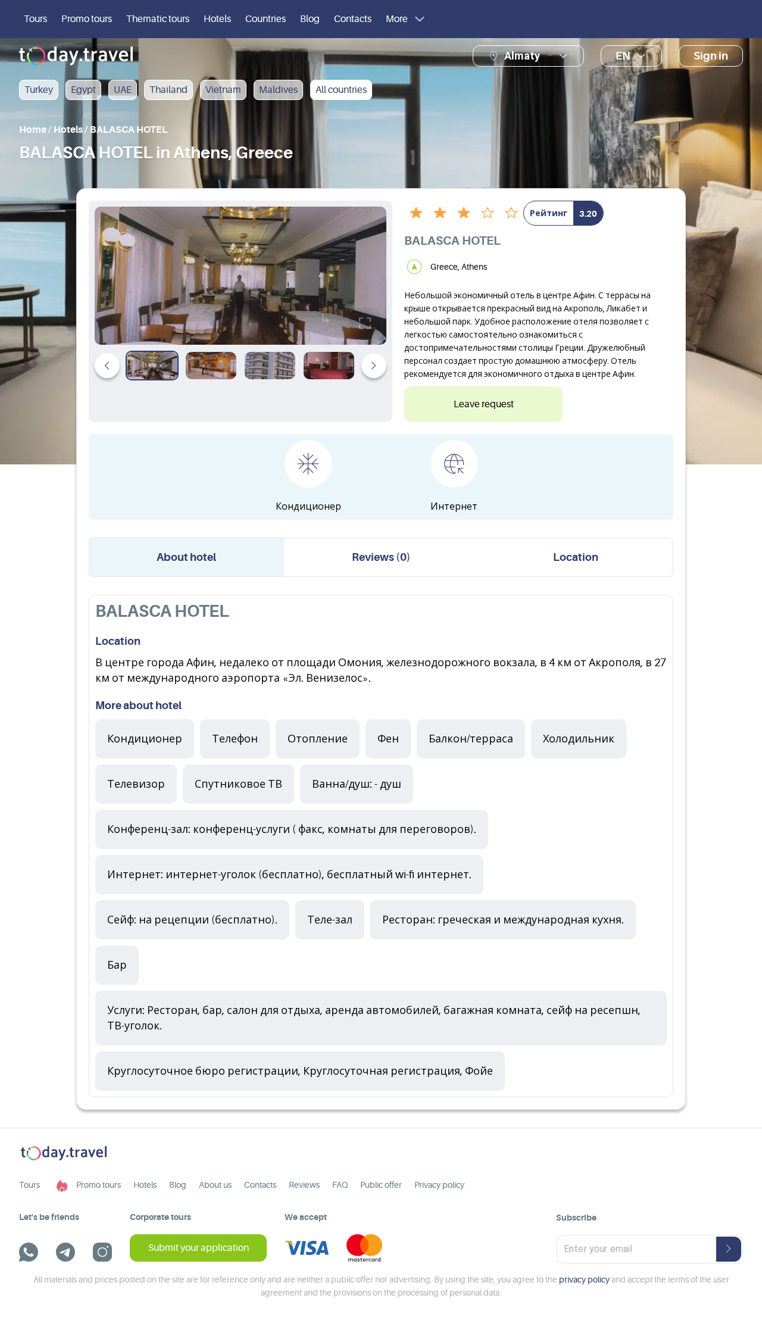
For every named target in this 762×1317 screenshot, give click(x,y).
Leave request (484, 404)
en (623, 56)
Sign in (711, 56)
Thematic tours (157, 19)
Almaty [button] (522, 55)
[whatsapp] (28, 1252)
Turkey (38, 90)
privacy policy (584, 1279)
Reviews (304, 1185)
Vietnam (223, 90)
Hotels (217, 19)
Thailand (168, 90)
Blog (310, 19)
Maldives (278, 90)
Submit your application (198, 1248)
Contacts (352, 19)
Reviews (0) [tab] (381, 557)
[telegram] (65, 1252)
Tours (35, 19)
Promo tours (86, 19)
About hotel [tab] (186, 557)
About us (215, 1185)
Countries (265, 19)
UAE (123, 90)
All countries (341, 90)
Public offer (381, 1185)
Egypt (83, 90)
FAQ (340, 1185)
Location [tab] (575, 557)
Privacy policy (439, 1185)
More (397, 19)
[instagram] (102, 1252)
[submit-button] (728, 1249)
